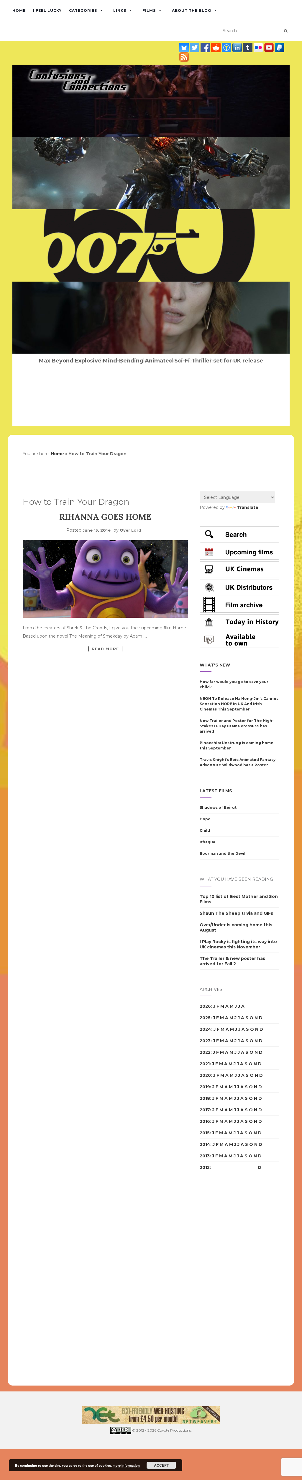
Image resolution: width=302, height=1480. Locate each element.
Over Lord (130, 530)
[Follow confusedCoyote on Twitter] (195, 47)
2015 (205, 1133)
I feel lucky (47, 10)
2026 (205, 1006)
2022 (205, 1052)
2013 (205, 1156)
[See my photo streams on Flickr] (259, 47)
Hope (205, 819)
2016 (205, 1121)
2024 (205, 1029)
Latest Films (216, 790)
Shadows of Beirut (218, 807)
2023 (205, 1040)
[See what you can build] (227, 47)
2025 (205, 1017)
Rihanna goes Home (105, 517)
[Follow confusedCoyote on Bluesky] (184, 47)
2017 (205, 1110)
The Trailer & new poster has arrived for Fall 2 (232, 961)
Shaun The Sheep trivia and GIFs (236, 913)
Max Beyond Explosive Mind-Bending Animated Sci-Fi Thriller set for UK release (151, 360)
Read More (105, 648)
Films (149, 10)
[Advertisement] (223, 1279)
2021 (205, 1063)
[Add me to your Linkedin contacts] (237, 47)
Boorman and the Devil (222, 853)
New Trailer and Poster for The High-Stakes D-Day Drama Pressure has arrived (237, 726)
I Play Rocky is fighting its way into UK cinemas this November (238, 944)
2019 (205, 1086)
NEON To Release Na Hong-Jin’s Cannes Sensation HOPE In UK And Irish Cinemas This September (239, 703)
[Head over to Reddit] (216, 47)
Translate (247, 507)
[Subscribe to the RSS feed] (184, 56)
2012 (205, 1167)
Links (119, 10)
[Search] (286, 31)
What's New (215, 665)
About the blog (191, 10)
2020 (205, 1075)
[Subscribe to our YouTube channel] (269, 47)
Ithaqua (207, 842)
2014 (205, 1144)
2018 (205, 1098)
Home (19, 10)
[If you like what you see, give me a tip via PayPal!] (279, 47)
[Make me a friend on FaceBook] (206, 47)
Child (205, 830)
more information (126, 1465)
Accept (161, 1465)
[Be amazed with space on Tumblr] (248, 47)
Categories (83, 10)
